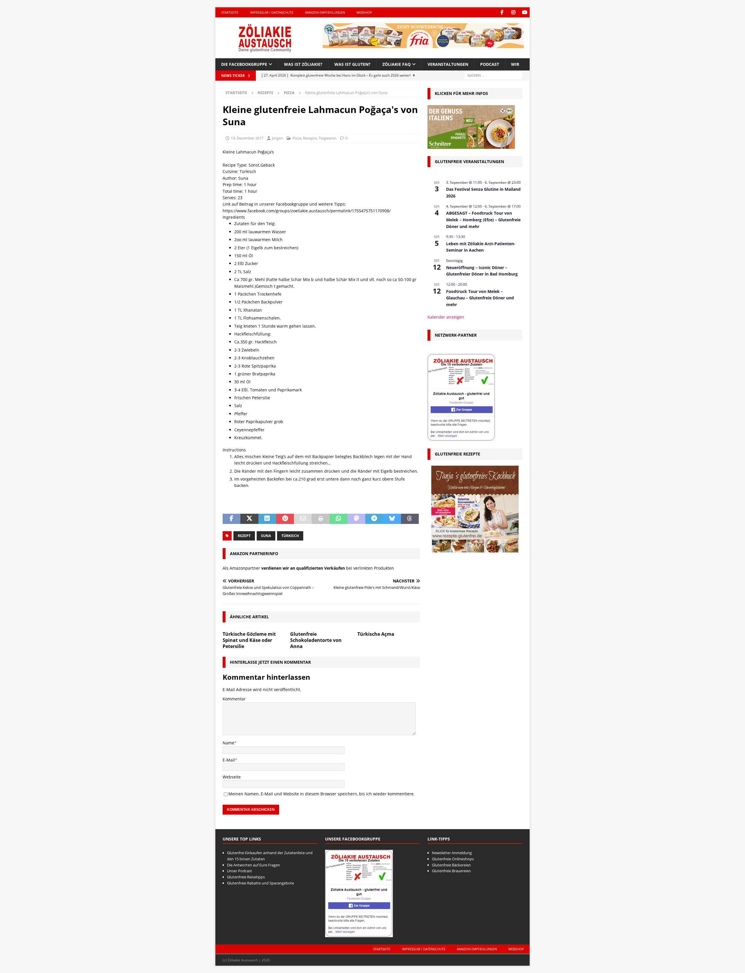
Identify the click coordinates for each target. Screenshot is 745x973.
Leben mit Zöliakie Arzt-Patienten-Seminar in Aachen (480, 247)
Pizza (296, 138)
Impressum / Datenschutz (271, 12)
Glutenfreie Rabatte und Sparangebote (260, 883)
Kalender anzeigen (446, 317)
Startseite (229, 12)
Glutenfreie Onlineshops (453, 858)
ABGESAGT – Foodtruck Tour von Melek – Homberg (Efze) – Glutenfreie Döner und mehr (483, 219)
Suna (266, 535)
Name (228, 743)
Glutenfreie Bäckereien (451, 865)
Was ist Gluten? (352, 64)
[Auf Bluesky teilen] (392, 519)
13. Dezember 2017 (247, 138)
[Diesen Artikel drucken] (320, 519)
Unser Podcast (239, 870)
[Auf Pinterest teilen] (285, 519)
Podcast (489, 64)
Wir (515, 64)
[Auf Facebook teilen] (231, 519)
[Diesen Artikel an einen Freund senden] (303, 519)
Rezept (244, 535)
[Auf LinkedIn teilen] (267, 519)
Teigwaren (327, 138)
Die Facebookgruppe (244, 64)
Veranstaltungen (448, 64)
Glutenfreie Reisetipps (246, 877)
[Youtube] (524, 12)
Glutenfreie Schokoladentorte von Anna (316, 640)
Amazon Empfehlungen (325, 12)
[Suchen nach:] (493, 75)
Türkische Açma (375, 634)
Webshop (364, 12)
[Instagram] (513, 12)
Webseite (232, 777)
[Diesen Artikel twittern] (249, 519)
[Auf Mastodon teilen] (356, 519)
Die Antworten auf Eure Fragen (253, 865)
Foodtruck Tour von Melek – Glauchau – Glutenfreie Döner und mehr (480, 298)
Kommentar (234, 699)
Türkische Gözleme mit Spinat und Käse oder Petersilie (249, 640)
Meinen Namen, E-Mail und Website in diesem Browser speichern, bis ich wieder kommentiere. (321, 794)
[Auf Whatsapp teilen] (338, 519)
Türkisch (290, 535)
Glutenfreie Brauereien (451, 870)
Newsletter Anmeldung (452, 852)
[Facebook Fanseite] (502, 12)
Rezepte (265, 92)
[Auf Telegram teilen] (374, 519)
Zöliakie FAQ (396, 64)
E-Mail (229, 760)
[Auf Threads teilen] (410, 519)
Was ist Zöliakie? (303, 64)
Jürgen (277, 138)
